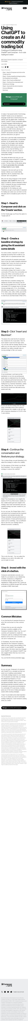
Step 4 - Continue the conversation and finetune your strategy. (13, 83)
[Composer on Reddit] (11, 992)
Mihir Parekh (4, 59)
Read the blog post (13, 3)
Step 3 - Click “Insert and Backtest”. (12, 80)
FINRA (21, 720)
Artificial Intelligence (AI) (11, 24)
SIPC (25, 720)
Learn (3, 24)
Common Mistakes (8, 88)
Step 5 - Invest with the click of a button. (13, 86)
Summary (5, 90)
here (23, 658)
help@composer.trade (18, 992)
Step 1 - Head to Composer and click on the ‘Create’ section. (14, 73)
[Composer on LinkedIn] (5, 992)
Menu (24, 8)
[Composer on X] (2, 992)
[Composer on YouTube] (8, 992)
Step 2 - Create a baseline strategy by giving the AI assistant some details (14, 77)
